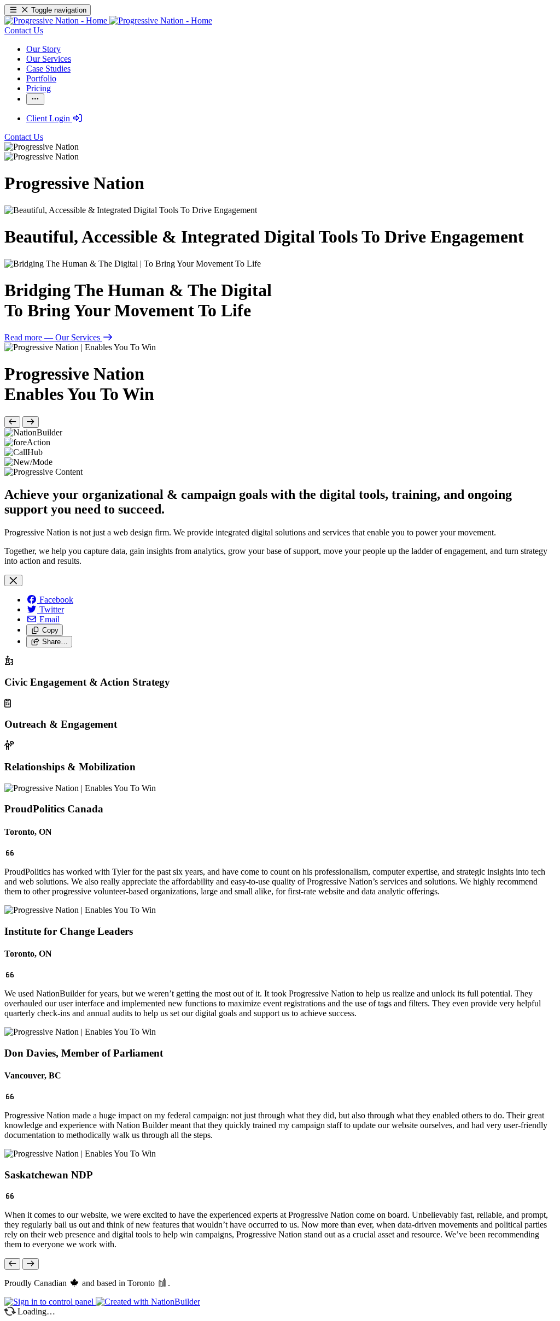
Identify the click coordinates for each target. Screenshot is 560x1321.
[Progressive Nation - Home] (108, 20)
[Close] (13, 580)
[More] (35, 99)
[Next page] (30, 422)
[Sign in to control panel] (50, 1301)
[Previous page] (12, 422)
